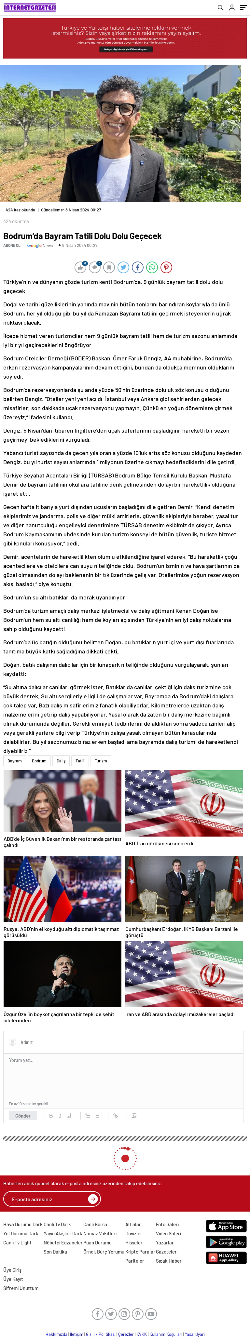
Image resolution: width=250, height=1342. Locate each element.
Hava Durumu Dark (23, 1224)
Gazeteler (166, 1252)
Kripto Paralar (140, 1252)
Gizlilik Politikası (101, 1334)
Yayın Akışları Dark (63, 1233)
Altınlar (133, 1224)
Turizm (101, 760)
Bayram (14, 760)
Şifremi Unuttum (20, 1288)
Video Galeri (168, 1233)
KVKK (141, 1334)
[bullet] (97, 1116)
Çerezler (126, 1334)
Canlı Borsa (95, 1224)
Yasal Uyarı (195, 1334)
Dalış (61, 760)
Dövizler (133, 1233)
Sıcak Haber (169, 1261)
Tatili (80, 760)
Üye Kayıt (13, 1279)
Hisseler (134, 1242)
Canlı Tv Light (17, 1242)
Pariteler (134, 1261)
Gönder (23, 1116)
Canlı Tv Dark (57, 1224)
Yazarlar (165, 1242)
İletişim (76, 1334)
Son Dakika (55, 1252)
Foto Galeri (167, 1224)
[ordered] (87, 1116)
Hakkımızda (56, 1334)
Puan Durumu (97, 1242)
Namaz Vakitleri (100, 1233)
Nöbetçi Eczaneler (63, 1242)
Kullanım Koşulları (165, 1334)
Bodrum (39, 760)
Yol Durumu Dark (20, 1233)
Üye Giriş (12, 1270)
